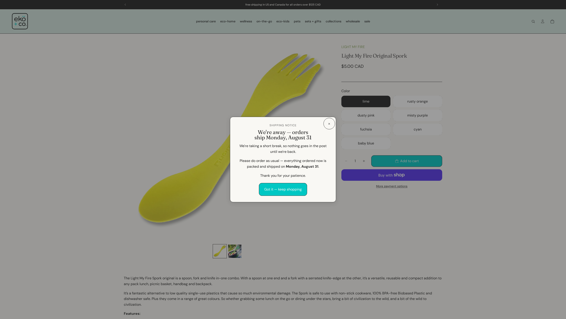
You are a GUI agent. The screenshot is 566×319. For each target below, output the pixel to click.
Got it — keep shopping (283, 189)
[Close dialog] (329, 123)
